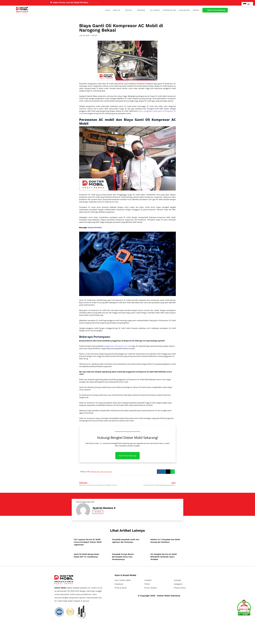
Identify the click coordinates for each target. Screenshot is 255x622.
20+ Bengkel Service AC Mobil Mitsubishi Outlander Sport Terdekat (163, 556)
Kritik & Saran (121, 588)
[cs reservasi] (244, 608)
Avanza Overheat (95, 227)
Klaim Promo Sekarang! (127, 455)
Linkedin (148, 580)
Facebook (119, 584)
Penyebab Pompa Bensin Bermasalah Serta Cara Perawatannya (123, 556)
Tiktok (147, 584)
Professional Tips (169, 10)
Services (128, 10)
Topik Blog (141, 10)
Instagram (178, 584)
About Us (116, 10)
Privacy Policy (180, 588)
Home (107, 10)
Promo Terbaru (150, 588)
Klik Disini (72, 2)
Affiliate (196, 10)
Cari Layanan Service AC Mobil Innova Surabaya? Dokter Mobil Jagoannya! (88, 542)
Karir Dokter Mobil (123, 580)
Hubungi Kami (184, 10)
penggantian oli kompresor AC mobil (118, 346)
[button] (159, 471)
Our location (155, 10)
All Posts (98, 512)
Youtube (177, 580)
